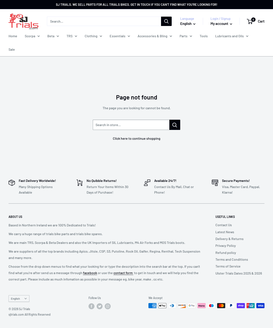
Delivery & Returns (229, 239)
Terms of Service (228, 266)
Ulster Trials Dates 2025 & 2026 (238, 273)
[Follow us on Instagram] (108, 306)
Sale (12, 49)
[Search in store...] (174, 125)
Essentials (117, 36)
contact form (123, 273)
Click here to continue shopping (136, 138)
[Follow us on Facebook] (91, 306)
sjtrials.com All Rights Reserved (30, 314)
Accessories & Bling (152, 36)
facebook (90, 273)
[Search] (166, 21)
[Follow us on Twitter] (100, 306)
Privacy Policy (225, 245)
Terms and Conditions (231, 259)
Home (13, 36)
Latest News (224, 232)
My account (220, 23)
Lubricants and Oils (229, 36)
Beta (50, 36)
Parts (183, 36)
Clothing (91, 36)
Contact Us (223, 225)
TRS (70, 36)
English (15, 298)
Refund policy (225, 252)
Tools (204, 36)
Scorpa (30, 36)
